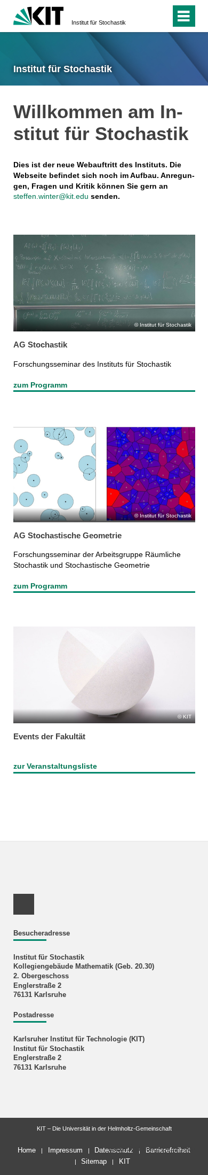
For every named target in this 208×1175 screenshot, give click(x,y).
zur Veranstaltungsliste (55, 766)
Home (27, 1150)
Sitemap (94, 1161)
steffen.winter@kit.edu (51, 196)
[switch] (143, 16)
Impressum (65, 1150)
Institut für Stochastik (98, 22)
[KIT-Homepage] (38, 14)
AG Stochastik (40, 344)
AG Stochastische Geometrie (67, 535)
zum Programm (40, 385)
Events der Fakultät (49, 736)
